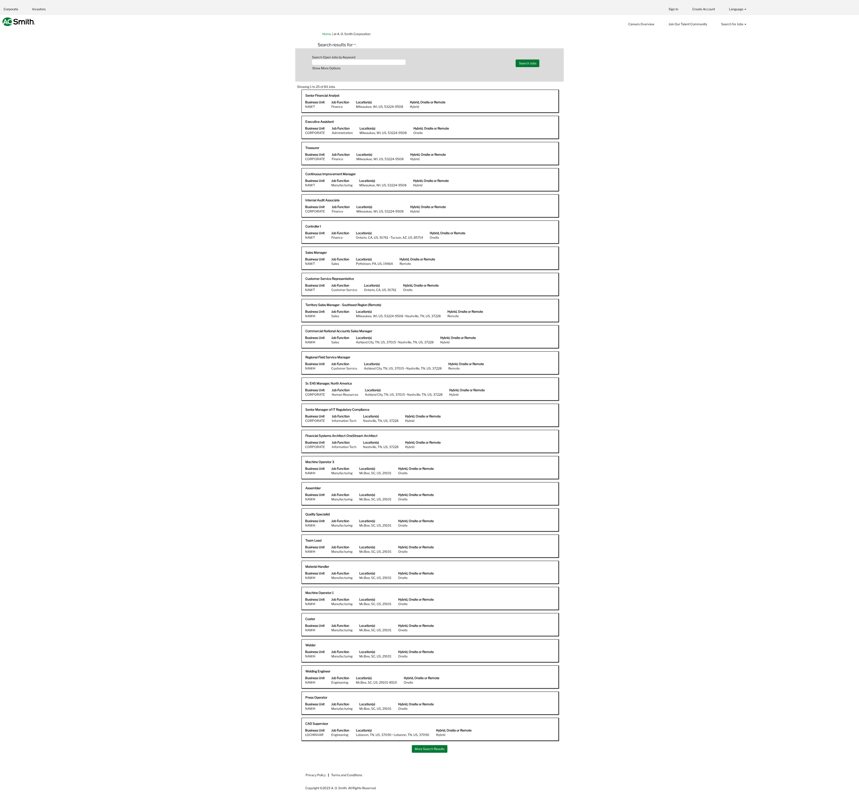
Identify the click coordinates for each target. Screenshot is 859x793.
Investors (39, 9)
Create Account (703, 9)
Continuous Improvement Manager (330, 174)
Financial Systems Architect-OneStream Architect (341, 436)
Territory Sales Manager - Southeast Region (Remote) (343, 305)
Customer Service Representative (329, 279)
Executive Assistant (319, 121)
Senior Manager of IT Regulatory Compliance (337, 409)
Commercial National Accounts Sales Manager (338, 331)
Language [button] (736, 9)
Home (326, 34)
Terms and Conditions (346, 775)
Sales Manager (316, 252)
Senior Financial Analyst (322, 95)
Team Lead (313, 540)
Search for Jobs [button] (732, 24)
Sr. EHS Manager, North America (328, 383)
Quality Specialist (317, 514)
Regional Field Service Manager (327, 357)
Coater (310, 619)
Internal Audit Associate (322, 200)
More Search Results (429, 749)
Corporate (11, 9)
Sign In (673, 9)
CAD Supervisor (316, 723)
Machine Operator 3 (319, 462)
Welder (310, 645)
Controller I (313, 226)
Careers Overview (641, 24)
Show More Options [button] (326, 68)
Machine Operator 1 (319, 593)
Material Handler (317, 566)
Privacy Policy (316, 775)
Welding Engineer (317, 671)
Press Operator (316, 697)
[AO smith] (18, 21)
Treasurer (312, 148)
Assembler (313, 488)
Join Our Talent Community (687, 24)
